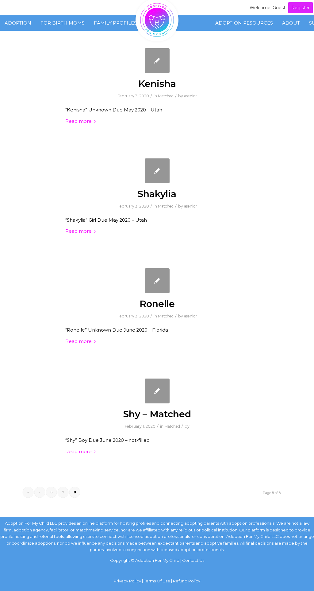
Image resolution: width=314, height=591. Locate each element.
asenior (190, 96)
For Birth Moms (62, 23)
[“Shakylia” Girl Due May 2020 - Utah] (157, 170)
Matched (166, 96)
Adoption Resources (244, 23)
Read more (78, 121)
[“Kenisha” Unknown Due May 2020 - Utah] (157, 60)
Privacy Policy (127, 580)
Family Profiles (115, 23)
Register (300, 7)
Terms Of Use (157, 580)
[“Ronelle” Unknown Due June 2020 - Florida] (157, 280)
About (291, 23)
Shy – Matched (157, 414)
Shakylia (157, 194)
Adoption (18, 23)
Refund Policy (186, 580)
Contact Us (193, 560)
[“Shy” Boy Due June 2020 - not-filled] (157, 391)
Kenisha (157, 83)
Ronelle (157, 303)
